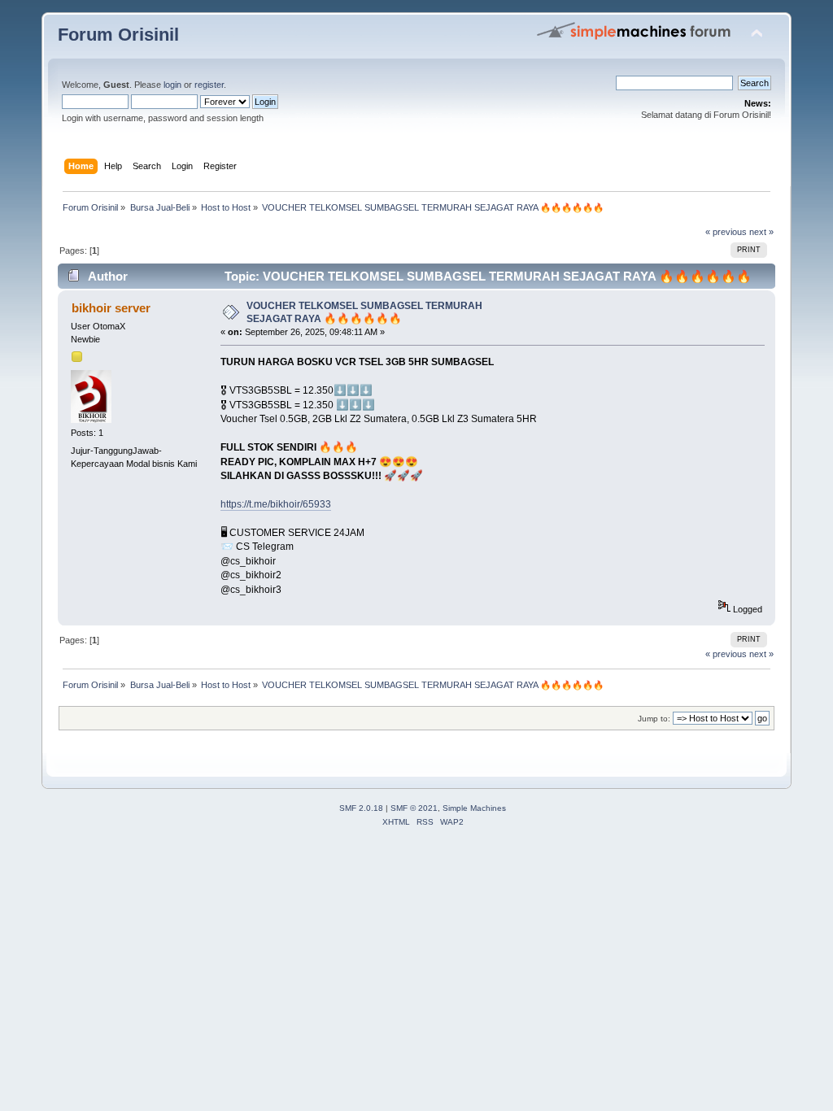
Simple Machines (474, 808)
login (172, 84)
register (209, 84)
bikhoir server (111, 308)
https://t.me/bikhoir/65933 (275, 504)
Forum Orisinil (118, 34)
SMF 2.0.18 (361, 808)
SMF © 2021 (414, 808)
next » (761, 232)
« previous (726, 232)
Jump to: (654, 718)
